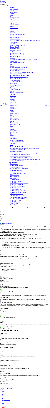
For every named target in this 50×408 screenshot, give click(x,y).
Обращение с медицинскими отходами (14, 70)
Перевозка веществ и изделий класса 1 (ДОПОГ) (16, 150)
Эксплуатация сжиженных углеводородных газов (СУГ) (16, 78)
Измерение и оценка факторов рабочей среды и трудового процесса (18, 69)
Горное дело (11, 145)
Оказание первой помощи (13, 91)
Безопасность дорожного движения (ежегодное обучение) (17, 165)
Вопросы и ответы (5, 106)
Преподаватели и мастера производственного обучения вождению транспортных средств (20, 67)
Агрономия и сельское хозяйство (14, 28)
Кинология (11, 95)
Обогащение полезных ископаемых (14, 122)
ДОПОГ (3, 398)
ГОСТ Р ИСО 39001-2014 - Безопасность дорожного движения (17, 186)
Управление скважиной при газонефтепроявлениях (16, 46)
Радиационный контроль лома (13, 61)
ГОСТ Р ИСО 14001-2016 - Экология (14, 175)
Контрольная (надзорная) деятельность (14, 24)
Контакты (48, 105)
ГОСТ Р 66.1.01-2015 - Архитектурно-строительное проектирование (18, 192)
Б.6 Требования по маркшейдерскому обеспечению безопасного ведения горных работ (20, 156)
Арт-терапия (11, 126)
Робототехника (12, 107)
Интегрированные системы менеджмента (15, 202)
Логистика (11, 35)
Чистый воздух (12, 23)
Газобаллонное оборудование (13, 169)
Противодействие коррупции (13, 83)
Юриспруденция (12, 111)
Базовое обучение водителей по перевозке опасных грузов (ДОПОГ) (18, 149)
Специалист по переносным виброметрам (15, 39)
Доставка (3, 403)
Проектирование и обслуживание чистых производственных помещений (18, 128)
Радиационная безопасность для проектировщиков (16, 60)
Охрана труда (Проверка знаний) (14, 9)
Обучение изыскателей (13, 57)
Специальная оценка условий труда (14, 203)
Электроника (11, 109)
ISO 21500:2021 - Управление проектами (15, 185)
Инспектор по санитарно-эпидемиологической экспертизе (17, 139)
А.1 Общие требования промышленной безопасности (16, 152)
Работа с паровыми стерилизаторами (14, 38)
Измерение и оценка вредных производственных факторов (17, 62)
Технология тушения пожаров (13, 41)
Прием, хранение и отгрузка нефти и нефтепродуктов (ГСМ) (17, 140)
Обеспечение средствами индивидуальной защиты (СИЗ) (17, 54)
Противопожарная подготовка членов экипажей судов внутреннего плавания (19, 168)
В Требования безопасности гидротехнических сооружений (17, 160)
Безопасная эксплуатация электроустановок (15, 71)
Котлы (11, 21)
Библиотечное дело (12, 32)
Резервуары (11, 15)
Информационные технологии (13, 132)
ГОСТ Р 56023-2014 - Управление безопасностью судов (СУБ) (17, 190)
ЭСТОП (11, 19)
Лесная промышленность (13, 36)
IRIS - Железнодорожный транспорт (14, 179)
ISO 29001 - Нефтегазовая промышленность (15, 176)
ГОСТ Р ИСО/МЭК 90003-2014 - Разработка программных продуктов (18, 199)
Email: (1, 218)
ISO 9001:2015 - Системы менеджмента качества (15, 172)
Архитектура (11, 136)
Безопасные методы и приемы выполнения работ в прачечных (17, 45)
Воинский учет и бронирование (14, 84)
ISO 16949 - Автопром (12, 177)
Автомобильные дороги (13, 98)
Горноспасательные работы (13, 22)
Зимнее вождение (12, 66)
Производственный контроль (13, 204)
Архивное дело (12, 121)
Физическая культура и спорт (13, 144)
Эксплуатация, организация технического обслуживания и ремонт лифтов (19, 77)
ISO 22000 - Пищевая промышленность (14, 174)
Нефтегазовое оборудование (13, 101)
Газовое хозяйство (12, 64)
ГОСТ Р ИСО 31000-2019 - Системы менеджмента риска (16, 181)
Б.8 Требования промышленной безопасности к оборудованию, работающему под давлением (21, 157)
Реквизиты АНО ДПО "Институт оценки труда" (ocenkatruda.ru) (6, 388)
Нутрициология (12, 30)
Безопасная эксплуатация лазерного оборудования (16, 81)
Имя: (1, 215)
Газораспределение (12, 100)
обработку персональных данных (8, 223)
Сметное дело (11, 51)
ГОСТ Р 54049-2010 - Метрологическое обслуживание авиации (17, 198)
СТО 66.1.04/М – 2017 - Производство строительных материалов (17, 195)
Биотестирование (12, 86)
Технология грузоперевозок (13, 138)
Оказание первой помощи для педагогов (15, 56)
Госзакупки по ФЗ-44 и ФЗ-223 (13, 90)
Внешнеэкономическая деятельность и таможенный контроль (17, 34)
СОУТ (2, 401)
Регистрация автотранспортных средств (14, 47)
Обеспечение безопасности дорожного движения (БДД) (16, 146)
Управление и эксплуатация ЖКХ (14, 49)
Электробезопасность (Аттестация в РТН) (15, 68)
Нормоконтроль (12, 26)
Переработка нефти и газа (13, 99)
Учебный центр (43, 105)
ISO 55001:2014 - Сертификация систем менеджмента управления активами (19, 183)
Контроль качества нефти (13, 102)
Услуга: (1, 219)
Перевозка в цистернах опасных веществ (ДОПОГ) (16, 151)
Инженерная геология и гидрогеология (14, 119)
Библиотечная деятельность (13, 130)
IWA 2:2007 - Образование (13, 178)
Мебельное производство (13, 108)
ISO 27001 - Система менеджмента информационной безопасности (18, 173)
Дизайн (11, 134)
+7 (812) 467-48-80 (2, 3)
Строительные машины (13, 96)
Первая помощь (12, 7)
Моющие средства (12, 114)
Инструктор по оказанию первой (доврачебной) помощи (16, 87)
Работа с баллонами (12, 43)
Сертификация (10, 171)
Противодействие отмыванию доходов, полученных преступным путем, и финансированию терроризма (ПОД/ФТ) (23, 163)
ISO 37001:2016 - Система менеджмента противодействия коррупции (18, 188)
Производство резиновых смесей (14, 118)
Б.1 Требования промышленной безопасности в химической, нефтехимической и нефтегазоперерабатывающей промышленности (25, 153)
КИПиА (11, 115)
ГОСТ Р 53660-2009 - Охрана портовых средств (15, 189)
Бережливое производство (13, 27)
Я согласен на (6, 223)
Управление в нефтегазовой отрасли (14, 104)
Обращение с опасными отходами (14, 33)
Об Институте (4, 103)
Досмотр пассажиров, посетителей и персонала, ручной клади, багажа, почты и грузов (20, 65)
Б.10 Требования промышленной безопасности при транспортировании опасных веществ (20, 158)
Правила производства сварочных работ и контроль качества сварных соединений (19, 55)
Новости (3, 394)
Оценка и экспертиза (12, 131)
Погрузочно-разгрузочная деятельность (14, 17)
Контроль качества (12, 18)
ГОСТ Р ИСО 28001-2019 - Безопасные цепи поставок (16, 184)
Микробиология (12, 10)
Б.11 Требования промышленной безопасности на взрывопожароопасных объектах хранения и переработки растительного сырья (25, 159)
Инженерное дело (12, 133)
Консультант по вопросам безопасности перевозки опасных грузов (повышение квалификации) (21, 147)
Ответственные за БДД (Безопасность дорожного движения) (17, 92)
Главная (1, 105)
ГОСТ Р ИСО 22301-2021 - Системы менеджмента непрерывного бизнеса (18, 182)
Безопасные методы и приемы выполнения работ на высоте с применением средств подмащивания (21, 8)
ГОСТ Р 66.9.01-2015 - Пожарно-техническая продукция (16, 194)
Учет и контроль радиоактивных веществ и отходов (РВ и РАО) (17, 73)
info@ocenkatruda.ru (2, 1)
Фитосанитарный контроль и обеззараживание (15, 85)
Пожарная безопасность (13, 16)
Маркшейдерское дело (12, 88)
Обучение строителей (12, 58)
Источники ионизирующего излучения (14, 37)
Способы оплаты (4, 402)
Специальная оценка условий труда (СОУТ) (15, 89)
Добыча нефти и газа (12, 103)
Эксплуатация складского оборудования (15, 80)
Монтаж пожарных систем (13, 94)
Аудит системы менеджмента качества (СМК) (15, 50)
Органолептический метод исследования (15, 48)
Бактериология (12, 13)
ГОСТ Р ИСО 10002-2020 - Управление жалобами (16, 187)
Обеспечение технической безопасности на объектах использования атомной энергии (20, 75)
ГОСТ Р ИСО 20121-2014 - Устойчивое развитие (15, 200)
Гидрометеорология (12, 135)
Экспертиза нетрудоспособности (14, 42)
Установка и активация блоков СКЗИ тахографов (16, 170)
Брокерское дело (12, 14)
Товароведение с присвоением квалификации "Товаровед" (17, 141)
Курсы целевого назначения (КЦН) (13, 162)
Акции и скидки (3, 405)
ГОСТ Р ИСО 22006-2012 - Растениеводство (15, 201)
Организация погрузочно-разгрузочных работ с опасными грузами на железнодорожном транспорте (22, 72)
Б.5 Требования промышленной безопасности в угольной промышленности (19, 155)
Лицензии (46, 105)
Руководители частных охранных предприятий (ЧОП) (16, 79)
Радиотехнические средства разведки (14, 106)
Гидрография (11, 110)
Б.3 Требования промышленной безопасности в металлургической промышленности (20, 154)
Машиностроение (12, 129)
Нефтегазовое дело (12, 76)
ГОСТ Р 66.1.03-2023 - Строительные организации (16, 193)
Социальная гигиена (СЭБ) (13, 11)
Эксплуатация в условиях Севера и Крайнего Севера (16, 167)
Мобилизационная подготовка (13, 82)
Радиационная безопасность (13, 113)
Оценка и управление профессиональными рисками (16, 52)
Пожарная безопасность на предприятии (15, 124)
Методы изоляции (12, 31)
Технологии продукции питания (14, 105)
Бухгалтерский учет (12, 20)
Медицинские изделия (12, 97)
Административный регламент (13, 12)
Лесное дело (11, 127)
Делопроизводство (12, 117)
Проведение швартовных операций (14, 164)
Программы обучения (10, 5)
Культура (11, 29)
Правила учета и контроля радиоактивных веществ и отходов (17, 53)
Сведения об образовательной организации (4, 389)
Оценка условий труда (12, 137)
